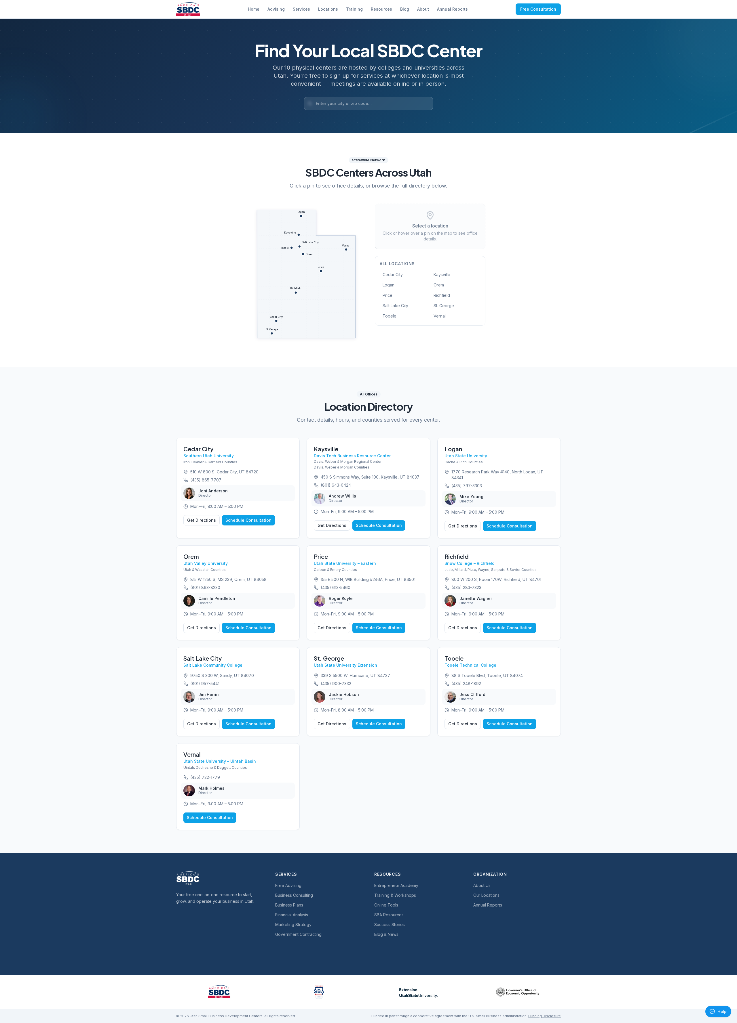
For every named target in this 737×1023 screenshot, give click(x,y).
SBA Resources (389, 914)
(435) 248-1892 (466, 683)
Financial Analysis (291, 914)
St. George (444, 305)
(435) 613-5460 (335, 587)
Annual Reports (452, 9)
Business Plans (289, 904)
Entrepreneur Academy (396, 885)
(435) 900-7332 (336, 683)
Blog (404, 9)
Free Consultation (538, 9)
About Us (482, 885)
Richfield (442, 295)
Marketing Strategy (293, 924)
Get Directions (201, 520)
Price (387, 295)
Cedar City (393, 274)
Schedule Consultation (248, 520)
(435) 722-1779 (205, 777)
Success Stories (389, 924)
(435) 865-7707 (205, 479)
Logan (388, 284)
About (423, 9)
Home (253, 9)
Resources (381, 9)
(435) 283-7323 (466, 587)
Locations (328, 9)
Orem (439, 284)
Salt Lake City (395, 305)
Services (301, 9)
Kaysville (442, 274)
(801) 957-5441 (204, 683)
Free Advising (288, 885)
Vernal (440, 315)
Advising (276, 9)
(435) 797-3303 (466, 485)
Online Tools (386, 904)
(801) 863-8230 (205, 587)
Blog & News (386, 934)
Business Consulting (294, 895)
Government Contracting (298, 934)
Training (354, 9)
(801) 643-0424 (336, 485)
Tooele (389, 315)
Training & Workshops (395, 895)
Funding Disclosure (544, 1016)
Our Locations (486, 895)
